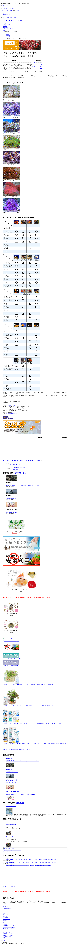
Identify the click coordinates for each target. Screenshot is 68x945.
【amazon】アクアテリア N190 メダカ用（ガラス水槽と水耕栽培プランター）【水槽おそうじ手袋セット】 (28, 684)
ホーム (4, 23)
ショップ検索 (6, 24)
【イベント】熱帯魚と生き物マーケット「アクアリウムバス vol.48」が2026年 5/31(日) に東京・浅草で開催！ (32, 862)
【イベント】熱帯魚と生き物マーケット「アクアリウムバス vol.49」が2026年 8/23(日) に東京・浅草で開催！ (32, 859)
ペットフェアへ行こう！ (9, 927)
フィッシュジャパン (11, 837)
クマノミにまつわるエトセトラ (13, 36)
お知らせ (5, 30)
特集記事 (5, 26)
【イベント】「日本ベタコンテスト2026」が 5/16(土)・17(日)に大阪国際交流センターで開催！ (28, 865)
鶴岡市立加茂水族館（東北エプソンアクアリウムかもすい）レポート (22, 485)
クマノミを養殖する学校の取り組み (17, 467)
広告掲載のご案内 (7, 935)
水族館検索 (5, 924)
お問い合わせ (6, 14)
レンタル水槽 (6, 919)
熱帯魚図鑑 (5, 27)
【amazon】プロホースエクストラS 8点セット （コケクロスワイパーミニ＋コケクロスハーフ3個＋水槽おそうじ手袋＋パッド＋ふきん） (34, 744)
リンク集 (5, 922)
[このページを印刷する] (37, 68)
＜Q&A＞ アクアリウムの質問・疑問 (12, 658)
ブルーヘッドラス (11, 806)
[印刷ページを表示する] (37, 64)
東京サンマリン (12, 405)
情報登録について (7, 933)
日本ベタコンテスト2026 (12, 512)
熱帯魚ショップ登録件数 (6, 10)
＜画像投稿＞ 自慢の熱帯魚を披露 (11, 665)
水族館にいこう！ (11, 758)
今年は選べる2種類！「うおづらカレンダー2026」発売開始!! (20, 794)
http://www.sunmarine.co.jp (12, 413)
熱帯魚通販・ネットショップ (10, 928)
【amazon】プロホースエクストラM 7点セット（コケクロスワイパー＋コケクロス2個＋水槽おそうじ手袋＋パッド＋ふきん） (33, 723)
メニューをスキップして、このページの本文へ (12, 20)
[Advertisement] (13, 449)
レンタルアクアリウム (8, 28)
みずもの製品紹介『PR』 (13, 791)
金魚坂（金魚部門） (11, 824)
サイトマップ (6, 13)
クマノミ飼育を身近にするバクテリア (17, 469)
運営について (6, 937)
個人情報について (7, 936)
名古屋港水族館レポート (12, 498)
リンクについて (7, 932)
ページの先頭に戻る (6, 908)
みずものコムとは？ (8, 931)
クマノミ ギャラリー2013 (14, 464)
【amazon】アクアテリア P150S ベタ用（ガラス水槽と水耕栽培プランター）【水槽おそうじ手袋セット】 (28, 705)
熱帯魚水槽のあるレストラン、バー (11, 925)
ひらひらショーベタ (11, 780)
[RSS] (18, 10)
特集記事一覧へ (20, 473)
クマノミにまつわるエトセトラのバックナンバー (21, 460)
